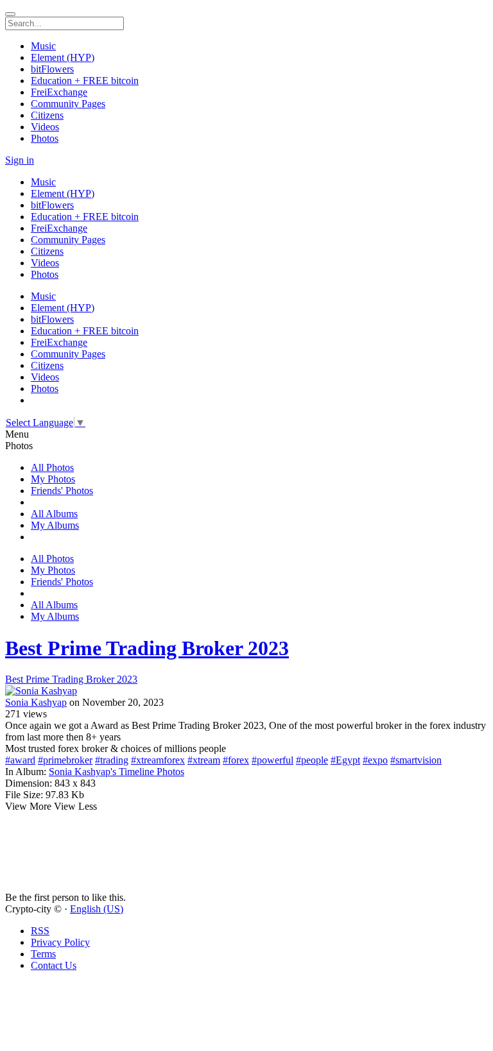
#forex (236, 760)
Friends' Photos (62, 490)
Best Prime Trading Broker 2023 (147, 648)
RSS (40, 930)
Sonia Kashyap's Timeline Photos (116, 771)
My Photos (53, 479)
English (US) (96, 908)
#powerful (272, 760)
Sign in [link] (19, 160)
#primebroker (65, 760)
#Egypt (345, 760)
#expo (375, 760)
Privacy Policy (60, 942)
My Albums (55, 525)
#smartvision (416, 760)
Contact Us (53, 965)
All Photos (52, 467)
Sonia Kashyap (36, 702)
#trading (111, 760)
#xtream (203, 760)
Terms (43, 953)
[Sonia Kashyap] (246, 691)
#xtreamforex (158, 760)
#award (20, 760)
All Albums (54, 513)
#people (312, 760)
